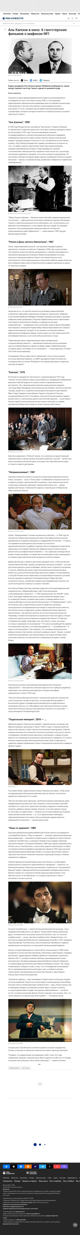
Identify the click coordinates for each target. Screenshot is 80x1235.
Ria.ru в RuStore (68, 1181)
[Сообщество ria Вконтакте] (20, 1166)
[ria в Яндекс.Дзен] (13, 1166)
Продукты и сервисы (29, 1181)
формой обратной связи (11, 1224)
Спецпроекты (7, 1181)
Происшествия (41, 1178)
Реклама (17, 1181)
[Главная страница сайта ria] (12, 18)
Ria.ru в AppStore (55, 1181)
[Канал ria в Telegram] (42, 1166)
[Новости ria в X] (49, 1166)
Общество (14, 1178)
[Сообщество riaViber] (64, 1166)
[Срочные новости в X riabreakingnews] (56, 1166)
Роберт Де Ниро (14, 1068)
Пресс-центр (43, 1181)
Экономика (23, 1178)
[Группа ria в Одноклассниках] (28, 1166)
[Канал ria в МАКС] (6, 1166)
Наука (55, 1178)
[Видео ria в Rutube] (35, 1166)
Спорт (50, 1178)
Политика (6, 1178)
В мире (31, 1178)
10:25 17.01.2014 (8, 23)
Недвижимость (72, 1178)
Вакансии (6, 1189)
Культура (62, 1178)
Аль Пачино (25, 1068)
